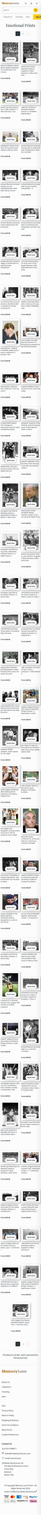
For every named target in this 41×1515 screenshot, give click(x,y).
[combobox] (17, 10)
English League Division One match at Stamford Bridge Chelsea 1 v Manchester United (30, 710)
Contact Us (7, 1444)
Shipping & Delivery (10, 1420)
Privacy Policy (7, 1410)
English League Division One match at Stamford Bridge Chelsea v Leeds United (9, 1042)
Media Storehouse (28, 1491)
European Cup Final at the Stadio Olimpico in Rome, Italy (9, 595)
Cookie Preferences (10, 1434)
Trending (19, 17)
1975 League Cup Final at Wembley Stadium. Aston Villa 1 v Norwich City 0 (20, 1322)
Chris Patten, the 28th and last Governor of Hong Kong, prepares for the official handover (30, 343)
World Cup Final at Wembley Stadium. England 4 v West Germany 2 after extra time (29, 71)
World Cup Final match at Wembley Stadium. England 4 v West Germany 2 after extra (10, 1169)
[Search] (35, 10)
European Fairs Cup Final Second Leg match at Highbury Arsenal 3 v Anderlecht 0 (30, 632)
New (28, 17)
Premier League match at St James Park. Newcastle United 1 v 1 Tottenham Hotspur (30, 1169)
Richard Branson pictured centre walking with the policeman (10, 225)
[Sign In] (36, 3)
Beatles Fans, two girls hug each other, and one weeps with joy (10, 469)
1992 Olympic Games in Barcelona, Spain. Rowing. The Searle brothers (29, 789)
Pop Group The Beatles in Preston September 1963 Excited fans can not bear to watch (10, 878)
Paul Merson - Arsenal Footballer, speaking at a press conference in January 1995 (10, 351)
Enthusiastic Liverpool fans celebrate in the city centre (10, 389)
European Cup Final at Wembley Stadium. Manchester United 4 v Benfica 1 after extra (9, 514)
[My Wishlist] (25, 3)
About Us (6, 1382)
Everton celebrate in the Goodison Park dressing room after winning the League (30, 464)
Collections (7, 17)
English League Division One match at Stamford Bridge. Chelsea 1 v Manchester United (30, 1285)
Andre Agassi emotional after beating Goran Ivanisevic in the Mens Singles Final (9, 793)
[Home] (10, 3)
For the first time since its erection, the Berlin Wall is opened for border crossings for (10, 305)
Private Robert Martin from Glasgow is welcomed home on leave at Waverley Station (10, 426)
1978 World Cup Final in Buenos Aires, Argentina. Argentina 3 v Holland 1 (10, 1284)
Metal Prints (7, 1430)
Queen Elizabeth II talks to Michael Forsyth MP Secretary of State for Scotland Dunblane (30, 878)
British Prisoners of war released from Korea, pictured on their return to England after (30, 1087)
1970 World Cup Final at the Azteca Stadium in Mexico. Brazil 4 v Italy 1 (30, 595)
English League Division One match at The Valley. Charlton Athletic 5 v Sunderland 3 (10, 1208)
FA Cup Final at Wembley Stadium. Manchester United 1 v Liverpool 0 (30, 916)
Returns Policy (8, 1415)
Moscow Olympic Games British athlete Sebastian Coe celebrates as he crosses (10, 69)
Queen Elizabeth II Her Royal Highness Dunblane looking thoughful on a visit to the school (9, 918)
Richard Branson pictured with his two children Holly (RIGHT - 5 (30, 186)
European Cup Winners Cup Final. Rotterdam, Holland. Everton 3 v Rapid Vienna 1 (9, 552)
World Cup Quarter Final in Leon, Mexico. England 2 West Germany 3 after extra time (30, 557)
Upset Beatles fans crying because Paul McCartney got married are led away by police (10, 709)
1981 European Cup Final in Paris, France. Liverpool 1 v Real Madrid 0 (30, 670)
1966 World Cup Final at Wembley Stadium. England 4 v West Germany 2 (30, 1246)
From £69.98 (5, 78)
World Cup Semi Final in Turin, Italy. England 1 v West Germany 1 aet (9, 109)
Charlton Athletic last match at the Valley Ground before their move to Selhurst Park (29, 957)
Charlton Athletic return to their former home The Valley (30, 389)
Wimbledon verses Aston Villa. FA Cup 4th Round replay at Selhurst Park (10, 148)
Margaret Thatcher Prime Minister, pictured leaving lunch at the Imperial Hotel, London (30, 426)
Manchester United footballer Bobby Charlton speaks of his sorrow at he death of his (30, 514)
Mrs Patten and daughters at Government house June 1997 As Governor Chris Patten (10, 832)
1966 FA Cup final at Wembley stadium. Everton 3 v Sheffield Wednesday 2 (28, 110)
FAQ (3, 1406)
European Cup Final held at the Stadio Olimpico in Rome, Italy (30, 1124)
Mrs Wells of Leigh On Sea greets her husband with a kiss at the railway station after (30, 748)
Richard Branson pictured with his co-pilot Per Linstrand (30, 1049)
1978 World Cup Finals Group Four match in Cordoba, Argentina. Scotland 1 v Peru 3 (29, 996)
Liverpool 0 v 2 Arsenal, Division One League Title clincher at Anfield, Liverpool (10, 1003)
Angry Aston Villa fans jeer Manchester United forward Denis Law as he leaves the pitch (10, 670)
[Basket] (31, 3)
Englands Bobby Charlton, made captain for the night (9, 751)
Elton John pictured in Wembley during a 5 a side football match (9, 1132)
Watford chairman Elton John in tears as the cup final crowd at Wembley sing (30, 305)
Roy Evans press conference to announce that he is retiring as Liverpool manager (30, 840)
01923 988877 (10, 1448)
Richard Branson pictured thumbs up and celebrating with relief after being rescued (10, 187)
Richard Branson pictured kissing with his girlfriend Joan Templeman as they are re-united (30, 149)
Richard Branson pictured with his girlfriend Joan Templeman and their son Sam (30, 226)
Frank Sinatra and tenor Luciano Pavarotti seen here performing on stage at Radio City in (30, 1208)
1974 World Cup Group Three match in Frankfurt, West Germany (10, 631)
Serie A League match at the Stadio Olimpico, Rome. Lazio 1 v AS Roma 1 (10, 1246)
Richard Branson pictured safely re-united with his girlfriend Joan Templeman (10, 264)
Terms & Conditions (10, 1425)
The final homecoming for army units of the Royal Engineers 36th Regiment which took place (29, 265)
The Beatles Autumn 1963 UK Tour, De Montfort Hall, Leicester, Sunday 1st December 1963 (10, 1086)
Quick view (11, 59)
